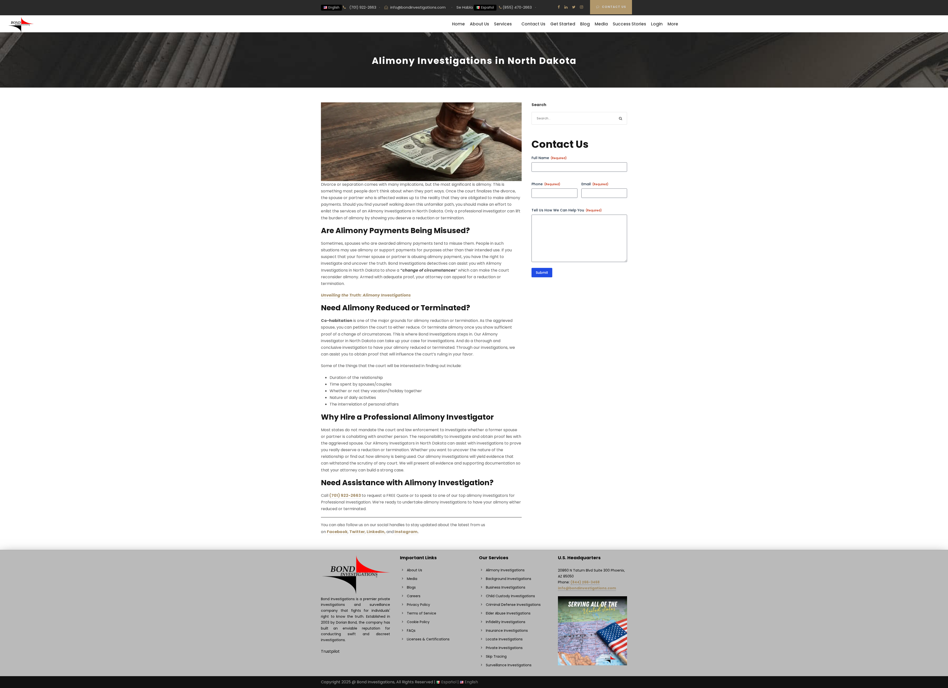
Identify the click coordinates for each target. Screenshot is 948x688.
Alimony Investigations (505, 570)
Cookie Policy (418, 621)
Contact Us (614, 7)
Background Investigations (508, 578)
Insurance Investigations (507, 630)
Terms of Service (421, 613)
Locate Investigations (504, 639)
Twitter (357, 532)
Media (601, 24)
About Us (479, 24)
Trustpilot (330, 651)
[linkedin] (566, 7)
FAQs (411, 630)
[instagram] (581, 7)
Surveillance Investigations (509, 665)
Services (503, 24)
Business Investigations (505, 587)
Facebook (337, 532)
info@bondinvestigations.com (418, 7)
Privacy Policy (418, 604)
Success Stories (629, 24)
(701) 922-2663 (362, 7)
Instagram (406, 532)
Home (458, 24)
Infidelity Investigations (505, 621)
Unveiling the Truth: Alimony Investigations (366, 295)
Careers (413, 596)
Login (657, 24)
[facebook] (559, 7)
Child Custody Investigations (510, 596)
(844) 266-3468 (585, 582)
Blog (585, 24)
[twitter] (573, 7)
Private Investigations (504, 647)
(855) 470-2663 (517, 7)
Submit (542, 272)
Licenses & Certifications (428, 639)
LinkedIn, (376, 532)
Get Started (562, 24)
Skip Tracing (496, 656)
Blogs (411, 587)
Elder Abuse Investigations (508, 613)
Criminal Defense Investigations (513, 604)
